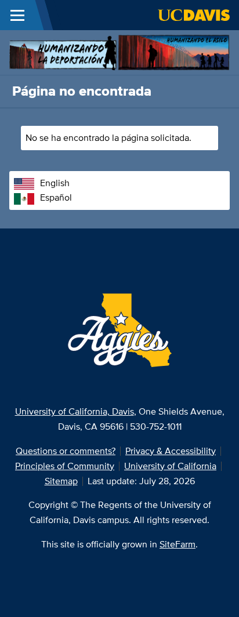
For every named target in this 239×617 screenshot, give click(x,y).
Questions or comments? (65, 451)
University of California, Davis (74, 411)
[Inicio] (119, 51)
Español (56, 197)
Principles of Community (64, 466)
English (55, 183)
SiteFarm (177, 544)
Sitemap (61, 481)
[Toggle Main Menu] (17, 15)
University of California (170, 466)
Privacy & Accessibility (170, 451)
